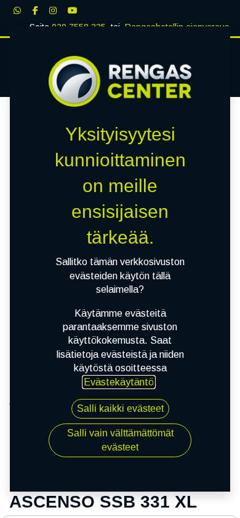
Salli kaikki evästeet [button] (120, 408)
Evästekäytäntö (119, 382)
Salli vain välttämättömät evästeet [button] (120, 440)
